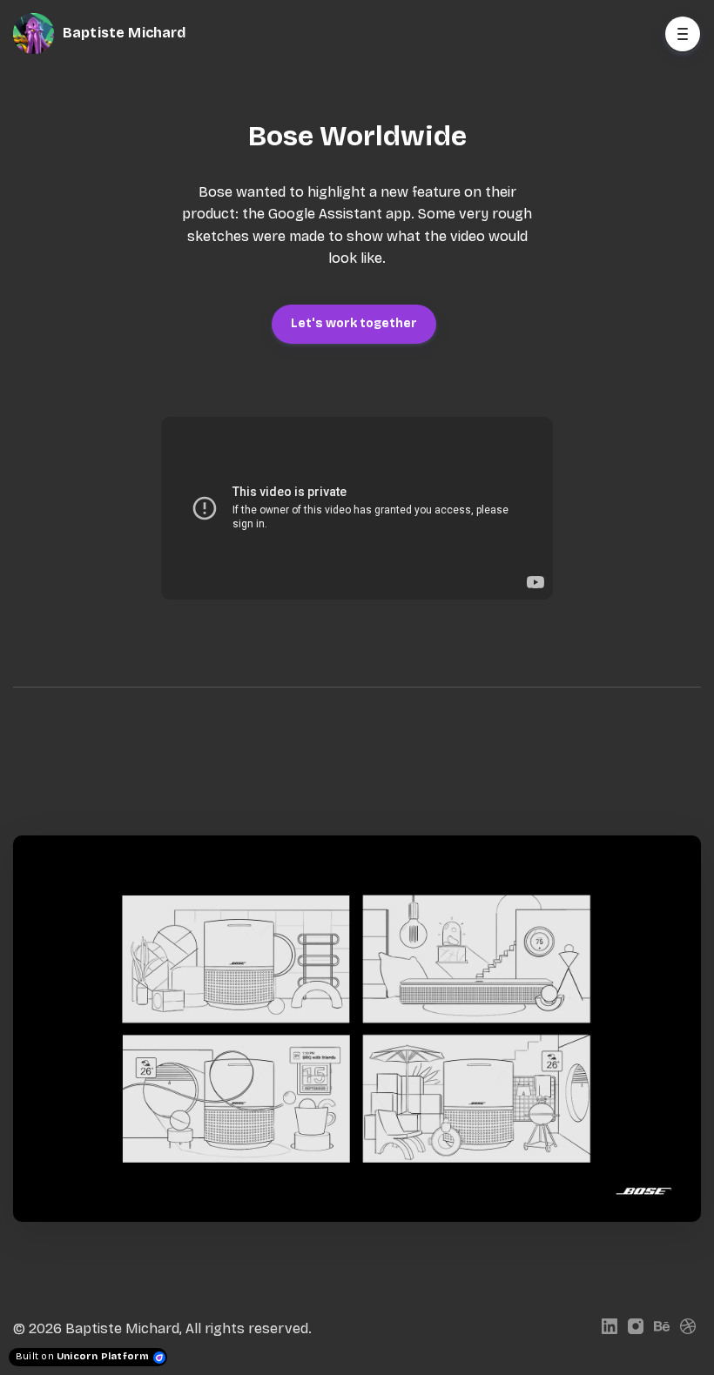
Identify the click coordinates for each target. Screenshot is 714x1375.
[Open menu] (682, 34)
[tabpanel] (357, 1028)
